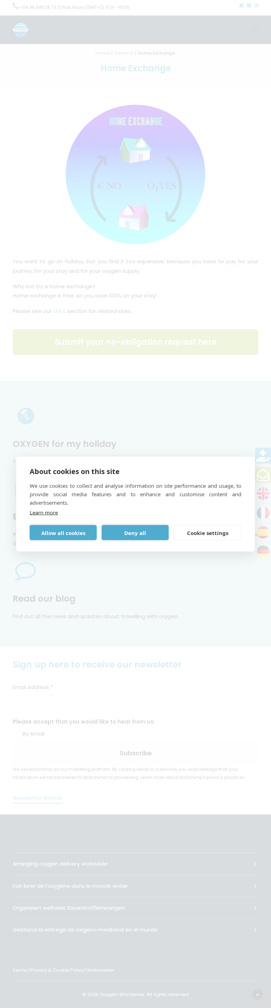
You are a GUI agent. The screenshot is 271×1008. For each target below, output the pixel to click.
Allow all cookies (63, 532)
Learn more (44, 512)
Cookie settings (207, 532)
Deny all (135, 532)
